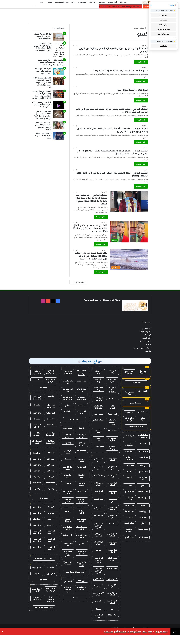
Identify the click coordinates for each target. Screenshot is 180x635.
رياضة (73, 2)
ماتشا (98, 609)
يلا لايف (74, 597)
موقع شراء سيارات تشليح (68, 553)
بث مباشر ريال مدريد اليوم (68, 589)
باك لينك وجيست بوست (112, 422)
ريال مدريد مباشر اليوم (50, 372)
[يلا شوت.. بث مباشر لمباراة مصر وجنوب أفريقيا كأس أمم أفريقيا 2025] (58, 105)
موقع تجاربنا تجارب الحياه (67, 398)
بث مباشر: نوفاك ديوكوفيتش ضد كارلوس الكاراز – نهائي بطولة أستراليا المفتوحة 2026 (42, 47)
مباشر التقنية (129, 523)
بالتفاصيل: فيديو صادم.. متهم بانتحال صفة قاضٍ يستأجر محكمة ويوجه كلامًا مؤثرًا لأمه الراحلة (90, 228)
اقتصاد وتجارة (82, 2)
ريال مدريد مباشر (81, 444)
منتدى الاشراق (112, 407)
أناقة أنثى (129, 477)
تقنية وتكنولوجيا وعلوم (62, 2)
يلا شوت (81, 428)
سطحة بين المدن (81, 520)
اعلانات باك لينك (81, 412)
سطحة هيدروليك (67, 520)
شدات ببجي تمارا (98, 459)
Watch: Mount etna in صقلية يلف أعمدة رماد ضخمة (43, 136)
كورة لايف (50, 459)
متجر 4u (112, 523)
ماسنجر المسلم (136, 403)
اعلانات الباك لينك (98, 388)
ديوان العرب (81, 405)
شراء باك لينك (112, 372)
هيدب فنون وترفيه (112, 447)
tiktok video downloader (37, 598)
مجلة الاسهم (143, 457)
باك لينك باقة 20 (68, 382)
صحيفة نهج (143, 471)
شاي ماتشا (112, 615)
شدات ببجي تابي (98, 468)
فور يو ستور (98, 515)
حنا (112, 609)
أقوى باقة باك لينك (67, 390)
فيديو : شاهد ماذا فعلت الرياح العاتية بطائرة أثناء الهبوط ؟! (120, 71)
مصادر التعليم (98, 420)
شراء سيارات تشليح (81, 552)
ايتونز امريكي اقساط (98, 543)
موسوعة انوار (143, 537)
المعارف (143, 505)
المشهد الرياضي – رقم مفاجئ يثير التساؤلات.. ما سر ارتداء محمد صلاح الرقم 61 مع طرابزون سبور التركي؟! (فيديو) (92, 199)
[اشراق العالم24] (146, 2)
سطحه (67, 511)
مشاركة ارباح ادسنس (129, 372)
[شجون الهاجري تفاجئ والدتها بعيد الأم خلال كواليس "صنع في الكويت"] (58, 125)
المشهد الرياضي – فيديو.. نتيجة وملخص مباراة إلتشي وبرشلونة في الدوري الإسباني (113, 49)
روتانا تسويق (143, 491)
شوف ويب (129, 451)
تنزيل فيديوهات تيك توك (50, 599)
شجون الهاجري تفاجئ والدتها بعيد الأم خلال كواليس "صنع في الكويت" (43, 126)
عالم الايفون (143, 465)
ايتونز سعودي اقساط (112, 484)
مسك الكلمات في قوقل (143, 436)
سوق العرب (81, 381)
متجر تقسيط (98, 499)
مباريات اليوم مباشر (81, 435)
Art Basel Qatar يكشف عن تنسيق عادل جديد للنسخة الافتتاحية (42, 36)
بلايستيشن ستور (112, 586)
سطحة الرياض (81, 512)
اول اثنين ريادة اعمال (143, 372)
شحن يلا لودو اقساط (99, 484)
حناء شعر (98, 601)
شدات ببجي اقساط (112, 459)
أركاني (143, 523)
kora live (36, 453)
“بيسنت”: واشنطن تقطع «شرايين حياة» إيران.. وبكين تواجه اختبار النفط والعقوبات (125, 631)
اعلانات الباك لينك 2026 (98, 407)
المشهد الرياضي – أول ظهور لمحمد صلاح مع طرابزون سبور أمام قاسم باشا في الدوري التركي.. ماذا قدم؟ (50, 62)
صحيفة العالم (98, 446)
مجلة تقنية (112, 430)
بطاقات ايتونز (98, 579)
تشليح (81, 543)
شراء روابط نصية (112, 380)
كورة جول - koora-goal (50, 406)
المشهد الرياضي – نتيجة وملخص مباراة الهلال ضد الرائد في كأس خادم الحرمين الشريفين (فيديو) (112, 174)
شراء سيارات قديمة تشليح (74, 572)
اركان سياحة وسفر (136, 426)
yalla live (43, 387)
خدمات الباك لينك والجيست (81, 373)
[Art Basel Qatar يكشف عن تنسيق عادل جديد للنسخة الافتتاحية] (58, 37)
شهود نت (129, 517)
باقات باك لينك (98, 380)
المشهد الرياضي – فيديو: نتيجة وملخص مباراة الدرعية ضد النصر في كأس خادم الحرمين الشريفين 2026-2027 (112, 110)
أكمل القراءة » (140, 62)
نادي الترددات (143, 497)
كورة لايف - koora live (50, 532)
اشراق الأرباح (129, 537)
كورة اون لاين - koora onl (50, 434)
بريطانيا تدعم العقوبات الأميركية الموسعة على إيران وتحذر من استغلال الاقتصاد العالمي (107, 6)
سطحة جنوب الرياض (81, 536)
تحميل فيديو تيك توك (37, 590)
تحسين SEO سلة (129, 393)
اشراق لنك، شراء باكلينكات (112, 389)
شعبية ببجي (112, 579)
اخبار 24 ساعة (99, 439)
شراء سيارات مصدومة (67, 563)
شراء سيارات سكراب (67, 544)
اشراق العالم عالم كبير (98, 399)
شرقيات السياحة (129, 530)
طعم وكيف (143, 517)
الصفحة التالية (79, 282)
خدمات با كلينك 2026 (81, 398)
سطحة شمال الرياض (81, 528)
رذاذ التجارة (129, 511)
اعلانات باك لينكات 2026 (44, 558)
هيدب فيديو (129, 505)
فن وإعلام (102, 2)
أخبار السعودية (112, 2)
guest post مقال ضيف (67, 372)
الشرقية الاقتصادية (129, 458)
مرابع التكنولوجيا (129, 444)
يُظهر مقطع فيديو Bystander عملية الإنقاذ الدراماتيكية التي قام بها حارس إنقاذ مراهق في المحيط (91, 256)
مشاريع (68, 405)
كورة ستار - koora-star (36, 398)
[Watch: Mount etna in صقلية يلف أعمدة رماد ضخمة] (58, 136)
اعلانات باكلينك (74, 419)
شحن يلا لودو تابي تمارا (99, 535)
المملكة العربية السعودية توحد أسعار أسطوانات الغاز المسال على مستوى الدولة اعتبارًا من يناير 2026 (41, 95)
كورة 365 (81, 581)
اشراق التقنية (129, 436)
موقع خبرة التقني (143, 478)
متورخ (143, 485)
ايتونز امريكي (98, 475)
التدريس (112, 398)
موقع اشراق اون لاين (129, 419)
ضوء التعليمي (143, 412)
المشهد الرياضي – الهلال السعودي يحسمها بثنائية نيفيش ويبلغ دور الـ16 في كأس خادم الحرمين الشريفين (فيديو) (112, 152)
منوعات (50, 2)
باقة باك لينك (143, 391)
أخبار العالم (123, 2)
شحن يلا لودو (112, 568)
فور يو (98, 550)
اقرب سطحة (67, 535)
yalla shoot (67, 428)
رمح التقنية (143, 511)
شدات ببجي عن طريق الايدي (98, 525)
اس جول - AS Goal (37, 442)
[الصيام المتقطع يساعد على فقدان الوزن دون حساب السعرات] (58, 71)
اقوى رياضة (112, 414)
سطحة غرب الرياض (67, 528)
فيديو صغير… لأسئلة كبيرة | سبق (132, 90)
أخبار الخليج (92, 2)
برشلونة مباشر (68, 435)
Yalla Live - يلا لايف (36, 426)
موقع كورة (44, 498)
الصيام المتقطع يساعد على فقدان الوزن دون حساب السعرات (43, 71)
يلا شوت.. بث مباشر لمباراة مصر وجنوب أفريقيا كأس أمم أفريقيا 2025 (41, 105)
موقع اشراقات (143, 419)
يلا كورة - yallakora (36, 434)
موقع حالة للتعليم (112, 439)
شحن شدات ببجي (112, 559)
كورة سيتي (68, 581)
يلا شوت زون (50, 574)
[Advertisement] (90, 15)
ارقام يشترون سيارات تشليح (81, 564)
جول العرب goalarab (81, 588)
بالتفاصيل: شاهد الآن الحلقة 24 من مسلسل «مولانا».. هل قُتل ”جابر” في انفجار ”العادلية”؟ (42, 115)
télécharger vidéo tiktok (43, 607)
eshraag (144, 45)
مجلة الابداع (129, 491)
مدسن (129, 485)
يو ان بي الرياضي (98, 431)
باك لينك (67, 411)
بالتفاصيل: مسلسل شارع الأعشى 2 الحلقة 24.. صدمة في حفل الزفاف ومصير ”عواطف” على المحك (42, 82)
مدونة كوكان (129, 465)
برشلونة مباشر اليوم (36, 372)
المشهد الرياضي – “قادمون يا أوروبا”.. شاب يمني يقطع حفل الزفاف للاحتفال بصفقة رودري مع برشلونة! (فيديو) (112, 130)
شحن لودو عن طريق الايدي (98, 570)
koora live (37, 413)
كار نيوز (129, 471)
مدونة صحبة (143, 529)
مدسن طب (98, 414)
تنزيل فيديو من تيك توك (50, 589)
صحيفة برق (129, 412)
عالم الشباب (136, 382)
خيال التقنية (143, 451)
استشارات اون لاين (129, 498)
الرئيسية (143, 28)
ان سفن (143, 443)
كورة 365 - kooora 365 (50, 442)
